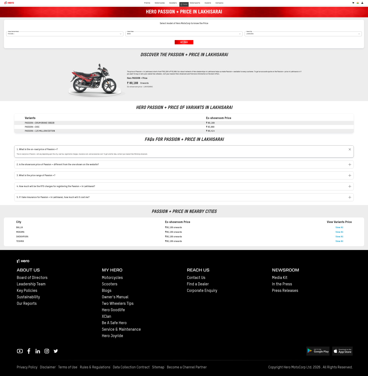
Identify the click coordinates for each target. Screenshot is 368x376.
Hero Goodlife (113, 310)
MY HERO (112, 270)
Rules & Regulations (95, 367)
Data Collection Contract (131, 367)
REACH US (198, 270)
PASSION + (11, 34)
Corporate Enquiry (202, 291)
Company (219, 3)
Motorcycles (112, 278)
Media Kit (279, 278)
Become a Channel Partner (187, 367)
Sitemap (158, 367)
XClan (106, 317)
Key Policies (27, 291)
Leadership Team (31, 284)
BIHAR (129, 34)
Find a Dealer (198, 284)
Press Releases (285, 291)
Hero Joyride (112, 336)
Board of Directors (32, 278)
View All (339, 227)
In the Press (282, 284)
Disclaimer (48, 367)
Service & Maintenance (121, 330)
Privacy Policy (27, 367)
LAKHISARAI (249, 34)
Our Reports (27, 304)
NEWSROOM (285, 270)
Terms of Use (67, 367)
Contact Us (196, 278)
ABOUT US (28, 270)
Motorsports (195, 3)
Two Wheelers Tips (118, 304)
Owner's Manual (115, 297)
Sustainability (28, 297)
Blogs (106, 291)
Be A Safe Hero (114, 323)
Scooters (109, 284)
